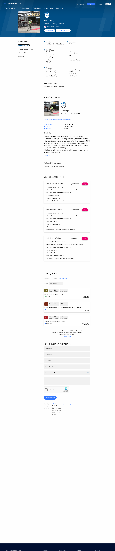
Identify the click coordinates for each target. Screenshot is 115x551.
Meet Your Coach (23, 45)
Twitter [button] (48, 126)
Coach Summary (23, 41)
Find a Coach (37, 8)
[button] (52, 406)
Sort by (46, 283)
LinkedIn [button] (48, 128)
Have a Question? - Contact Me (54, 26)
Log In (100, 4)
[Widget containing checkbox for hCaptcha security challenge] (56, 390)
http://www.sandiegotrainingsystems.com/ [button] (57, 119)
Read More (47, 156)
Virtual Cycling (48, 8)
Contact (21, 56)
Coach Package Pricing (25, 49)
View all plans (62, 278)
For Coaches (80, 4)
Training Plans (22, 53)
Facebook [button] (49, 124)
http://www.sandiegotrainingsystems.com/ (65, 404)
